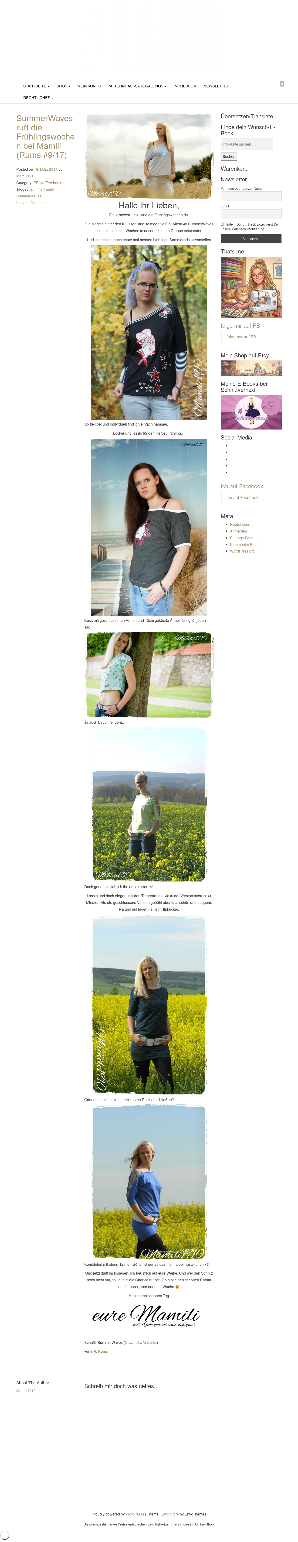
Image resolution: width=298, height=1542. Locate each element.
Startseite (35, 86)
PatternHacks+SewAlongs (136, 86)
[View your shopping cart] (278, 89)
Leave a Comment (31, 202)
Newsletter (216, 86)
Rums (103, 1351)
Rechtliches (37, 97)
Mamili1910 (26, 176)
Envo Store (169, 1514)
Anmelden (238, 531)
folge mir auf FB (240, 325)
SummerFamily (42, 189)
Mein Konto (89, 86)
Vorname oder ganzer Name (242, 188)
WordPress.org (242, 551)
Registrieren (240, 524)
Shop (62, 86)
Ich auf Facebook (242, 486)
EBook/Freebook (47, 182)
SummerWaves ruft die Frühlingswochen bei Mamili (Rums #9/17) (45, 136)
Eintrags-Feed (242, 537)
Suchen (229, 156)
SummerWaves (28, 196)
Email (225, 206)
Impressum (185, 86)
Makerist (150, 1342)
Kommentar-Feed (244, 544)
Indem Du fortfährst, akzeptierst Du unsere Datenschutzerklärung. (249, 226)
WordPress (135, 1514)
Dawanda (133, 1342)
